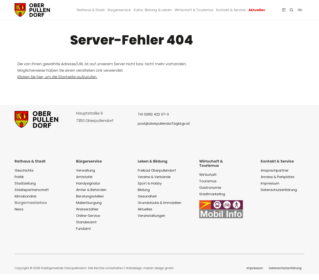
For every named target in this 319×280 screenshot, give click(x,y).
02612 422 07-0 (156, 114)
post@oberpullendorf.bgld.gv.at (164, 123)
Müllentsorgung (89, 202)
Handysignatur (88, 183)
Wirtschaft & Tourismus (194, 10)
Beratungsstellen (90, 196)
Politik (19, 177)
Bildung (144, 189)
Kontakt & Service (231, 10)
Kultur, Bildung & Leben (153, 10)
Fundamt (83, 228)
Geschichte (24, 170)
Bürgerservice (119, 10)
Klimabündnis (26, 196)
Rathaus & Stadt (91, 10)
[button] (284, 10)
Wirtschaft (208, 174)
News (19, 209)
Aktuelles (256, 10)
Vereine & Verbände (154, 177)
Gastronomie (210, 187)
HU (300, 10)
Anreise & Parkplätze (277, 177)
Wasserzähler (87, 209)
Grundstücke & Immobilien (159, 202)
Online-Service (88, 215)
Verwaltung (85, 170)
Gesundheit (147, 196)
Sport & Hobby (150, 183)
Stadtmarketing (212, 194)
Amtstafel (84, 177)
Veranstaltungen (151, 215)
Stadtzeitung (25, 183)
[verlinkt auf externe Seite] (221, 209)
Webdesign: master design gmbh (150, 268)
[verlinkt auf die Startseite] (37, 9)
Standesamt (86, 222)
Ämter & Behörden (91, 189)
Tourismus (208, 181)
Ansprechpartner (275, 170)
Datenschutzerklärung (279, 189)
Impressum (270, 183)
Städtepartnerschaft (32, 189)
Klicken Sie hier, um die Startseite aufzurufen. (57, 76)
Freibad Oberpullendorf (157, 170)
